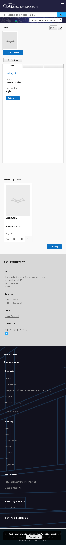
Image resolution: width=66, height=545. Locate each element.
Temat (8, 446)
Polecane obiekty (13, 402)
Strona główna (11, 362)
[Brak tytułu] (10, 40)
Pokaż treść (13, 52)
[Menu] (62, 2)
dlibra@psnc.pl (12, 316)
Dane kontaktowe (13, 487)
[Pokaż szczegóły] (28, 239)
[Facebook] (6, 333)
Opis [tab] (12, 66)
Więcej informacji (48, 534)
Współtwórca (11, 440)
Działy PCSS (10, 384)
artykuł (9, 91)
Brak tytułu (11, 217)
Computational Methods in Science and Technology (29, 390)
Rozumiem (34, 537)
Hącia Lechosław (13, 82)
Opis (7, 458)
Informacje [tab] (33, 66)
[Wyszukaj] (61, 14)
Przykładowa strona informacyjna (20, 481)
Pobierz (14, 60)
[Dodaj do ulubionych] (60, 28)
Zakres (8, 452)
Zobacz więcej (11, 411)
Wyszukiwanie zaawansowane (43, 20)
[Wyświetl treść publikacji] (21, 239)
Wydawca (9, 464)
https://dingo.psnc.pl (15, 329)
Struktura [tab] (53, 66)
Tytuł (7, 428)
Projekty (9, 378)
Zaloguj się (10, 507)
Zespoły (9, 396)
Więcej (54, 246)
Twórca (8, 434)
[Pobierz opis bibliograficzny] (14, 239)
